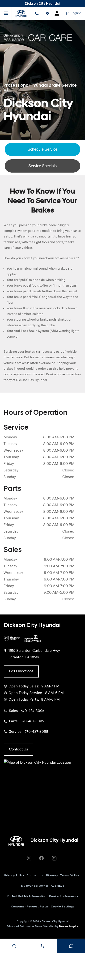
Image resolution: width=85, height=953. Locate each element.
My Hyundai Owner (34, 886)
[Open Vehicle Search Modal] (14, 946)
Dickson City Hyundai (55, 921)
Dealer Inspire (69, 926)
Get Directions (21, 671)
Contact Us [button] (18, 749)
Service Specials (42, 166)
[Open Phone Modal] (36, 13)
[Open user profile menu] (58, 13)
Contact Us (34, 875)
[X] (28, 858)
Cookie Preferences (63, 896)
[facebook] (41, 858)
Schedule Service (42, 149)
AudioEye (57, 886)
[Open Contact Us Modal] (42, 946)
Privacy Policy (14, 875)
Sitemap (51, 875)
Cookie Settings (62, 906)
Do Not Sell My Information (27, 896)
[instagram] (54, 858)
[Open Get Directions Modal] (47, 13)
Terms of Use (70, 875)
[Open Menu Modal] (6, 13)
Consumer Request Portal (29, 906)
